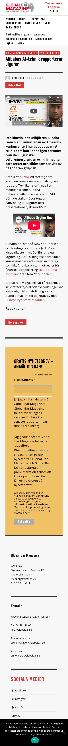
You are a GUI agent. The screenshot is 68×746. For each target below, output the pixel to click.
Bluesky (15, 716)
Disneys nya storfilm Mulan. (25, 300)
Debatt (23, 19)
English (9, 43)
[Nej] (63, 733)
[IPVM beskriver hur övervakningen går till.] (34, 111)
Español (20, 43)
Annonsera (39, 34)
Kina (8, 52)
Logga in (54, 7)
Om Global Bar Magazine (18, 34)
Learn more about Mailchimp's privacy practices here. (32, 510)
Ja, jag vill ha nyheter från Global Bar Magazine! (32, 401)
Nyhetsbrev (32, 23)
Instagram (20, 699)
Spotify (19, 707)
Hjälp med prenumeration (18, 39)
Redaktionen (18, 78)
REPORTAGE (38, 19)
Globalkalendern (43, 39)
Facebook (20, 690)
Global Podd (13, 23)
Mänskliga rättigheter (25, 52)
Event (47, 23)
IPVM (25, 177)
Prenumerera (54, 3)
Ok (35, 740)
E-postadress (25, 379)
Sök (52, 11)
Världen (10, 19)
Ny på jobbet (13, 27)
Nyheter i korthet (49, 52)
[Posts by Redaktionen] (7, 78)
